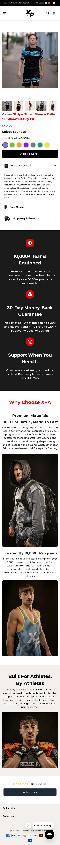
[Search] (47, 13)
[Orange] (19, 145)
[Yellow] (47, 145)
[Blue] (5, 145)
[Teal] (40, 145)
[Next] (53, 57)
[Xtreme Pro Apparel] (30, 13)
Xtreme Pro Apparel (29, 830)
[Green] (12, 145)
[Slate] (33, 145)
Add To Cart (28, 153)
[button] (4, 13)
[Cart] (54, 13)
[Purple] (26, 145)
